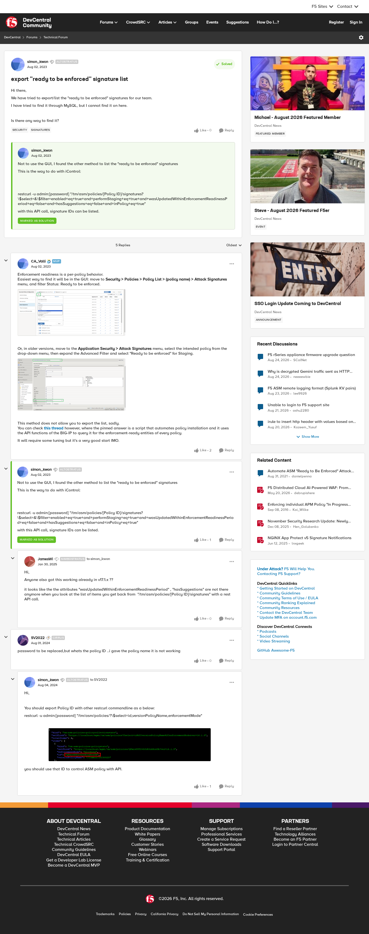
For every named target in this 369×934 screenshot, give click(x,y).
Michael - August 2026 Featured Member (297, 118)
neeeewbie (301, 377)
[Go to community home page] (28, 22)
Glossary (147, 839)
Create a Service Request (221, 839)
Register (336, 22)
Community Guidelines (74, 849)
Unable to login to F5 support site (298, 405)
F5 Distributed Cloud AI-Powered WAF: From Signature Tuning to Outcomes (308, 487)
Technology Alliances (295, 834)
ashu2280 (301, 411)
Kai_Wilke (300, 510)
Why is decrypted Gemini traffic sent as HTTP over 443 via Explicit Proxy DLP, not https (309, 371)
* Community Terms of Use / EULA (287, 598)
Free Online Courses (147, 854)
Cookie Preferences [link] (258, 914)
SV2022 (38, 638)
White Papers (147, 834)
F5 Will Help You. (286, 568)
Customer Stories (147, 844)
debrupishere (304, 493)
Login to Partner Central (295, 844)
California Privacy (164, 914)
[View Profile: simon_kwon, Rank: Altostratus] (18, 64)
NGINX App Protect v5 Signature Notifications (309, 538)
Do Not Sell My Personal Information (211, 914)
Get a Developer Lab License (73, 860)
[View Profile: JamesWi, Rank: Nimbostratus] (29, 561)
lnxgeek (298, 544)
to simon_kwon (98, 559)
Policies (125, 914)
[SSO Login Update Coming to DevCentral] (307, 269)
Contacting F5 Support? (278, 573)
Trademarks (105, 914)
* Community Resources (278, 607)
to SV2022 (98, 680)
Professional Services (221, 834)
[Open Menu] (361, 37)
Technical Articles (73, 839)
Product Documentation (147, 829)
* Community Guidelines (278, 593)
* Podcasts (266, 631)
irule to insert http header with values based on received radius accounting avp (310, 421)
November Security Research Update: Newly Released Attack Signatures (308, 521)
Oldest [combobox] (234, 245)
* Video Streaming (273, 641)
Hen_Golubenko (305, 527)
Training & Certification (147, 860)
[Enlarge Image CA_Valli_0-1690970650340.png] (72, 384)
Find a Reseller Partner (295, 829)
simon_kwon (37, 62)
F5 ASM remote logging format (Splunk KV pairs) (312, 388)
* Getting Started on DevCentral (286, 588)
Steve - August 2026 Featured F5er (292, 211)
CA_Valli (38, 261)
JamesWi (45, 559)
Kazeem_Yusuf (305, 427)
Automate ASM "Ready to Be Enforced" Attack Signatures (309, 471)
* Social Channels (273, 636)
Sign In (356, 22)
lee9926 (300, 394)
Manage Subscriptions (221, 829)
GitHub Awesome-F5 (276, 650)
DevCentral (12, 37)
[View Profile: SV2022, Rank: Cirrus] (23, 640)
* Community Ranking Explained (286, 602)
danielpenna (302, 476)
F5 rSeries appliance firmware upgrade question (311, 355)
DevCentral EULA (73, 854)
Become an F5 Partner (295, 839)
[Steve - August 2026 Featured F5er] (307, 176)
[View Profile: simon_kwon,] (23, 153)
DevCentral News (267, 126)
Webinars (147, 849)
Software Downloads (221, 844)
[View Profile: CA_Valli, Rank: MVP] (23, 263)
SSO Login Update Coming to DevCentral (297, 304)
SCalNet (300, 360)
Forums (32, 37)
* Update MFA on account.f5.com (287, 617)
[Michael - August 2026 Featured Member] (307, 83)
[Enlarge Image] (130, 744)
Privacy (140, 914)
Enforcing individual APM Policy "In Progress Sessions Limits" (308, 504)
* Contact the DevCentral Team (285, 612)
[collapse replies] (6, 260)
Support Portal (221, 849)
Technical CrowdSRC (74, 844)
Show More (310, 437)
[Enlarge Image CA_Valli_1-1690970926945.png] (71, 312)
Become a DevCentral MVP (74, 865)
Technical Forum (55, 37)
